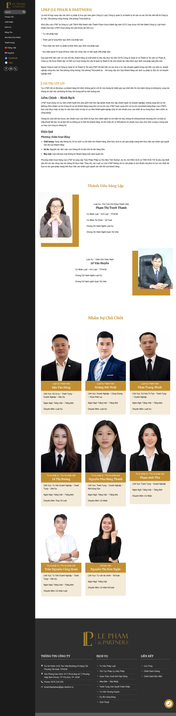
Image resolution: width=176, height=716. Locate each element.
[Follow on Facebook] (6, 69)
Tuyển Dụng (10, 43)
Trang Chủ (9, 17)
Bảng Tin (8, 32)
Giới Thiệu (9, 22)
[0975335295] (15, 69)
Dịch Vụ (8, 27)
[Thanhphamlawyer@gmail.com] (11, 69)
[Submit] (24, 12)
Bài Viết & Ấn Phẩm (13, 37)
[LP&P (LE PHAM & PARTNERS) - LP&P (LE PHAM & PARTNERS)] (16, 5)
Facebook (13, 58)
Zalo (11, 62)
